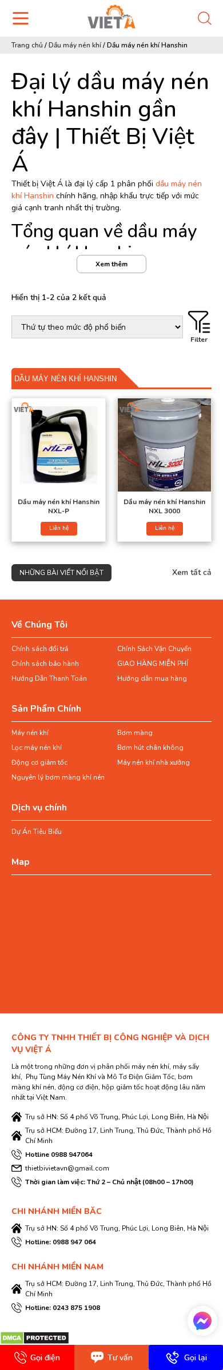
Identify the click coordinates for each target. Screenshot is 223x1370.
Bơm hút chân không (150, 747)
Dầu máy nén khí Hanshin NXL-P (58, 506)
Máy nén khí (30, 732)
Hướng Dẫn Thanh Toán (49, 678)
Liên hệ (59, 528)
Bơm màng (135, 732)
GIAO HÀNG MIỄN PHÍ (152, 663)
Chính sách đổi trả (39, 648)
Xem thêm (111, 264)
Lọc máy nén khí (36, 747)
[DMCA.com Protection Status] (34, 1337)
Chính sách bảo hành (45, 663)
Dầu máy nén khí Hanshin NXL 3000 (164, 506)
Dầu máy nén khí (75, 45)
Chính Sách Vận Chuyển (154, 648)
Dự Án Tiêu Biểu (36, 831)
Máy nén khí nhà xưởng (153, 762)
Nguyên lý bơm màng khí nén (58, 777)
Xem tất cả (192, 572)
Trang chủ (27, 45)
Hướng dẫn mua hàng (152, 678)
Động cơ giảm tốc (39, 762)
